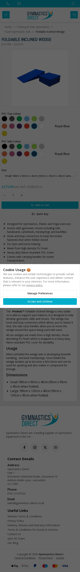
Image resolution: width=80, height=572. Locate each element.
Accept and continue (40, 301)
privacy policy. (34, 285)
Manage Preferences (40, 293)
